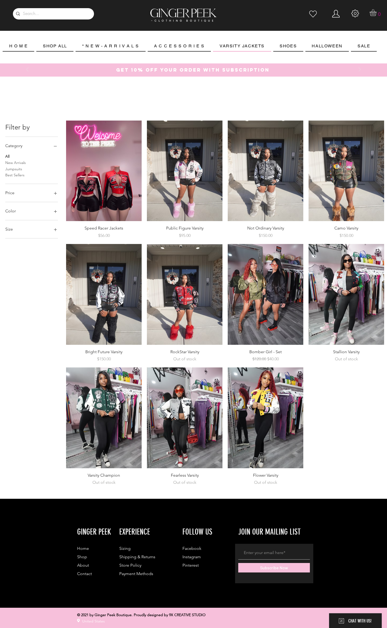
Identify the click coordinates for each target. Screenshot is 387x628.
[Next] (360, 69)
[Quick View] (104, 171)
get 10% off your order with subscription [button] (193, 70)
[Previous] (27, 69)
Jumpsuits (13, 169)
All (7, 156)
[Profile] (313, 14)
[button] (377, 12)
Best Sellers (14, 175)
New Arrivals (15, 162)
